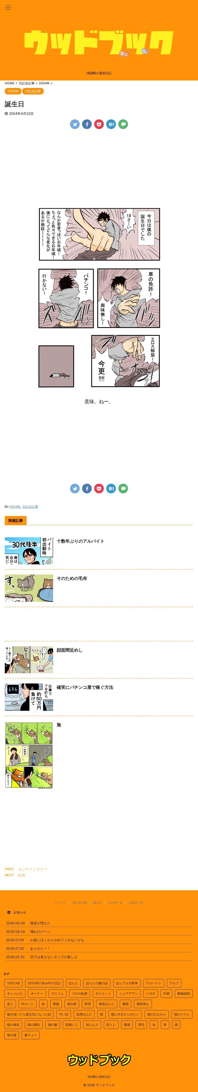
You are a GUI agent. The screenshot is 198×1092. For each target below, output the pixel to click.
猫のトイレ (182, 1014)
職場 (127, 1025)
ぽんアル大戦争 (127, 983)
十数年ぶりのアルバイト (81, 541)
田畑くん (71, 1025)
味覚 (21, 875)
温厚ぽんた (84, 1014)
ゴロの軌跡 (79, 993)
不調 (166, 993)
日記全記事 (30, 507)
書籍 (125, 1004)
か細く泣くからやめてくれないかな (57, 940)
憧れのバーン (40, 931)
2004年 (15, 507)
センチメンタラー (32, 869)
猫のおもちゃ (156, 1014)
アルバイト (154, 983)
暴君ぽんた (106, 1004)
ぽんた (73, 983)
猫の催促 (13, 1025)
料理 (88, 1004)
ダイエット (103, 993)
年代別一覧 (115, 903)
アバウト (60, 903)
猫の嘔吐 (34, 1025)
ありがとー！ (40, 948)
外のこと (27, 1004)
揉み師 (72, 1004)
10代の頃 (13, 983)
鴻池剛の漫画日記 (99, 1076)
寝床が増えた (40, 923)
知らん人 (92, 1025)
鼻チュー (30, 1035)
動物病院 (183, 993)
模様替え (143, 1004)
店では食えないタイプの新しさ (54, 957)
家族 (56, 1004)
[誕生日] (111, 124)
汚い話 (63, 1014)
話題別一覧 (136, 903)
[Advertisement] (99, 170)
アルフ (174, 983)
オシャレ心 (15, 993)
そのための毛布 (72, 578)
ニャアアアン (128, 993)
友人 (10, 1004)
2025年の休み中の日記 (44, 983)
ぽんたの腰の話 (97, 983)
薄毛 (141, 1025)
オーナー (37, 993)
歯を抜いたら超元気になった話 (29, 1014)
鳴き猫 (11, 1035)
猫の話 (97, 903)
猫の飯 (52, 1025)
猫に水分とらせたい (125, 1014)
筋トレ (111, 1025)
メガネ (150, 993)
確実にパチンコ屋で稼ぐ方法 (85, 687)
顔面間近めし (70, 650)
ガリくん (57, 993)
